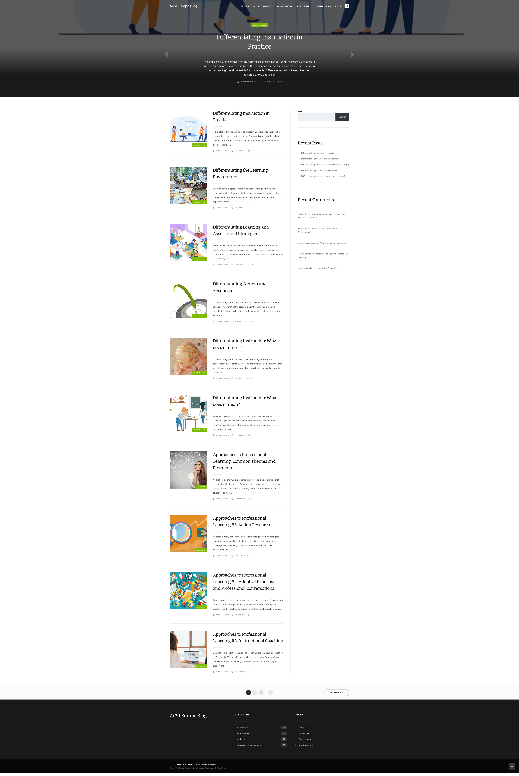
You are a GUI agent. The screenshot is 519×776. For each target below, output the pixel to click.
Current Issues (322, 6)
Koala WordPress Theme (180, 768)
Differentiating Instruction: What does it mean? (245, 401)
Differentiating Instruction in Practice (259, 41)
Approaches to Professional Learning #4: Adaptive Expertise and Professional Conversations (244, 581)
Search (301, 111)
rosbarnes (302, 268)
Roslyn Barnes (248, 82)
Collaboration (284, 6)
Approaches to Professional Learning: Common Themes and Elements (244, 461)
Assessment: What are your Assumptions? (326, 243)
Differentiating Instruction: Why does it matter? (244, 344)
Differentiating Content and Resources (240, 287)
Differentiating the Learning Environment (240, 173)
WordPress (222, 768)
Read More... (278, 151)
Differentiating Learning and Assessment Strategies (241, 230)
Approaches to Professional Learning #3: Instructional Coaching (248, 637)
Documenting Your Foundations (324, 268)
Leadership (303, 6)
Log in (302, 727)
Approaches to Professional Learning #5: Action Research (241, 521)
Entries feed (304, 733)
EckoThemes (198, 768)
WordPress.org (306, 745)
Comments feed (306, 739)
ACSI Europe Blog (183, 6)
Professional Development (256, 6)
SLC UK (338, 6)
